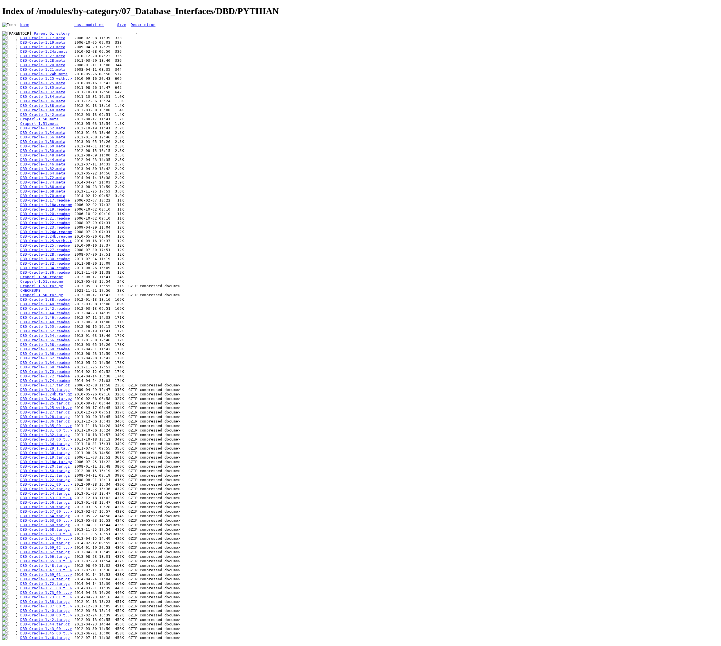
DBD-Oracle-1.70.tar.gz (45, 543)
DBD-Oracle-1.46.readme (45, 317)
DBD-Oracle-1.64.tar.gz (45, 516)
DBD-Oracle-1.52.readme (45, 331)
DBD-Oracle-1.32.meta (42, 92)
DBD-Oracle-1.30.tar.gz (45, 453)
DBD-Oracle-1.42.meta (42, 114)
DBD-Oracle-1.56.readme (45, 340)
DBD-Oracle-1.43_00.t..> (46, 629)
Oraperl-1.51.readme (41, 281)
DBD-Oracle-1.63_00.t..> (46, 520)
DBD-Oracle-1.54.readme (45, 335)
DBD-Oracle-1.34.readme (45, 268)
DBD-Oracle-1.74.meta (42, 182)
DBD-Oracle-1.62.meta (42, 169)
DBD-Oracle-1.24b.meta (44, 74)
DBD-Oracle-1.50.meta (42, 151)
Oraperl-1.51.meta (39, 123)
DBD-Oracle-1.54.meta (42, 132)
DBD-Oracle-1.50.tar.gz (45, 471)
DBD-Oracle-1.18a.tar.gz (46, 462)
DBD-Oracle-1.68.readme (45, 367)
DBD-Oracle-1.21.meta (42, 69)
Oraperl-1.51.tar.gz (41, 286)
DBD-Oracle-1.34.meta (42, 96)
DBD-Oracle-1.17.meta (42, 38)
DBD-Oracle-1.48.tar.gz (45, 565)
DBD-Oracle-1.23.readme (45, 227)
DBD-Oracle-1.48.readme (45, 322)
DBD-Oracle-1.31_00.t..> (46, 430)
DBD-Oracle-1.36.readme (45, 272)
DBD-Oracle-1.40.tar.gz (45, 611)
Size (121, 25)
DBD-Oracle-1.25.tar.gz (45, 403)
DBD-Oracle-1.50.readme (45, 326)
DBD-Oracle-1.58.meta (42, 142)
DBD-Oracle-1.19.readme (45, 209)
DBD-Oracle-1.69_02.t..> (46, 547)
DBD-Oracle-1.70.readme (45, 372)
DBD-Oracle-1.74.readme (45, 381)
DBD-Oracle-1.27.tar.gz (45, 412)
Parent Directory (52, 33)
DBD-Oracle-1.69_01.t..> (46, 574)
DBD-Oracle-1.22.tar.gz (45, 480)
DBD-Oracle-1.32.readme (45, 263)
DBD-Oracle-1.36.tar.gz (45, 421)
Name (24, 25)
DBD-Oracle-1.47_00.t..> (46, 570)
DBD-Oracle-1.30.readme (45, 259)
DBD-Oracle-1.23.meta (42, 47)
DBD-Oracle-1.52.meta (42, 128)
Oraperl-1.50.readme (41, 277)
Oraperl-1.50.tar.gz (41, 295)
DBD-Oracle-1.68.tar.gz (45, 529)
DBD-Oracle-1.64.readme (45, 362)
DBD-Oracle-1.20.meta (42, 65)
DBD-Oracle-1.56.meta (42, 137)
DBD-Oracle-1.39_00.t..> (46, 615)
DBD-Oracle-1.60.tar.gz (45, 525)
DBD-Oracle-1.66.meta (42, 187)
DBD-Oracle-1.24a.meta (44, 51)
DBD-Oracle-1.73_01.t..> (46, 597)
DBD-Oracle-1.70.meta (42, 196)
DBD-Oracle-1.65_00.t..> (46, 561)
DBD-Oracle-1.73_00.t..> (46, 592)
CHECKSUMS (30, 290)
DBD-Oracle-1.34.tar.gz (45, 444)
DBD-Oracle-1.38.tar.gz (45, 601)
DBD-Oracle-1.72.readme (45, 376)
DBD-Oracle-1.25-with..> (46, 78)
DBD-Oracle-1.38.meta (42, 105)
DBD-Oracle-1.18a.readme (46, 205)
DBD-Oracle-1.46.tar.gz (45, 638)
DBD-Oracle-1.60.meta (42, 146)
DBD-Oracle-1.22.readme (45, 223)
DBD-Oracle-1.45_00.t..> (46, 633)
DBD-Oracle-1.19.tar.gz (45, 457)
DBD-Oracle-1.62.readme (45, 358)
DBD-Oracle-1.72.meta (42, 178)
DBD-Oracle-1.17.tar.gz (45, 385)
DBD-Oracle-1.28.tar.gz (45, 417)
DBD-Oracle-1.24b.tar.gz (46, 394)
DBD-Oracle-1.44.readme (45, 313)
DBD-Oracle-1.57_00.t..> (46, 511)
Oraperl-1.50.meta (39, 119)
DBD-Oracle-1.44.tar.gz (45, 624)
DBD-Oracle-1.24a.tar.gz (46, 399)
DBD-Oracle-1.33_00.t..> (46, 439)
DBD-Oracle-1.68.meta (42, 191)
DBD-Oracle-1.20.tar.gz (45, 466)
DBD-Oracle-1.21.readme (45, 218)
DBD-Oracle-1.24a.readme (46, 232)
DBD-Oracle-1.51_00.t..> (46, 484)
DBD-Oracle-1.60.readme (45, 349)
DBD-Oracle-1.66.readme (45, 353)
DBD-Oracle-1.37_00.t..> (46, 606)
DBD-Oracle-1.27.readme (45, 250)
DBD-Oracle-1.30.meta (42, 87)
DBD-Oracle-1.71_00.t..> (46, 588)
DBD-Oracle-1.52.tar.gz (45, 489)
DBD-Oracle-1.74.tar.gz (45, 579)
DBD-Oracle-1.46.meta (42, 164)
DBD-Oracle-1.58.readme (45, 344)
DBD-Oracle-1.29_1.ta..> (46, 448)
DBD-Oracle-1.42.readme (45, 308)
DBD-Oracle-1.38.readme (45, 299)
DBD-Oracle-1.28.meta (42, 60)
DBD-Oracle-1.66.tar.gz (45, 556)
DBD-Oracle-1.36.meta (42, 101)
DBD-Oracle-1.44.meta (42, 160)
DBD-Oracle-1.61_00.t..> (46, 538)
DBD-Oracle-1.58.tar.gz (45, 507)
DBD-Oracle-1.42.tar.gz (45, 620)
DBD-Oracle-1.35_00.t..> (46, 426)
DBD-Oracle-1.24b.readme (46, 236)
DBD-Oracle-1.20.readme (45, 214)
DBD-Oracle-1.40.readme (45, 304)
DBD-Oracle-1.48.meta (42, 155)
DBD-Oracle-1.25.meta (42, 83)
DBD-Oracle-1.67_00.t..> (46, 534)
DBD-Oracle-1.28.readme (45, 254)
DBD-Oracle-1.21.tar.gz (45, 475)
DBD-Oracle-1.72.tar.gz (45, 583)
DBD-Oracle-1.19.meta (42, 42)
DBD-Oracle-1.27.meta (42, 56)
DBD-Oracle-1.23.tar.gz (45, 390)
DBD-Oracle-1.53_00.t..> (46, 498)
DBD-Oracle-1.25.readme (45, 245)
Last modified (89, 25)
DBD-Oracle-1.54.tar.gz (45, 493)
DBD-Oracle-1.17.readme (45, 200)
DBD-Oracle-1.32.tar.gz (45, 435)
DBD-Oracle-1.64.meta (42, 173)
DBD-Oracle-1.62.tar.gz (45, 552)
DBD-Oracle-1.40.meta (42, 110)
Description (143, 25)
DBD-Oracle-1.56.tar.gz (45, 502)
